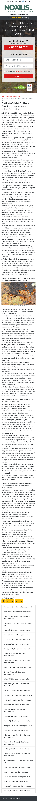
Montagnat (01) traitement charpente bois (18, 649)
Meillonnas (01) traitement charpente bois (18, 607)
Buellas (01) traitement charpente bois (17, 749)
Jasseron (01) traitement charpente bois (17, 612)
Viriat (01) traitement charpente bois (16, 635)
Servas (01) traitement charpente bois (17, 777)
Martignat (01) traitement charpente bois (18, 726)
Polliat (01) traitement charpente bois (16, 716)
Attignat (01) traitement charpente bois (17, 679)
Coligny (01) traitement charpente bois (17, 644)
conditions (18, 71)
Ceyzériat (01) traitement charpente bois (18, 639)
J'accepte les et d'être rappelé (19, 71)
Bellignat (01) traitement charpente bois (17, 730)
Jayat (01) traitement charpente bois (16, 781)
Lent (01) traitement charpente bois (16, 772)
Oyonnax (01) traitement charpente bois (17, 786)
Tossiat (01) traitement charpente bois (17, 691)
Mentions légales (15, 798)
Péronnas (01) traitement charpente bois (18, 695)
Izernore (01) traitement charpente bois (17, 667)
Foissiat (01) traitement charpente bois (17, 705)
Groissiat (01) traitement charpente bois (17, 721)
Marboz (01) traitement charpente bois (17, 630)
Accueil (4, 798)
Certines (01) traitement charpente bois (17, 700)
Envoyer (18, 76)
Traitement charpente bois (10, 96)
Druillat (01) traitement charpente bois (17, 791)
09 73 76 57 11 (20, 47)
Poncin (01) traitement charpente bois (17, 767)
